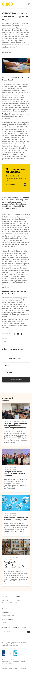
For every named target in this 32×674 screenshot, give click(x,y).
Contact (4, 609)
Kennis (18, 596)
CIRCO (4, 596)
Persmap (23, 668)
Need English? (13, 668)
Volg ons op (8, 619)
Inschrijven (24, 184)
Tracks (18, 603)
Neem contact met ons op (8, 616)
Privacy (4, 668)
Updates (18, 600)
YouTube (4, 622)
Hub (5, 342)
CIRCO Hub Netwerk (8, 603)
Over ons (5, 600)
